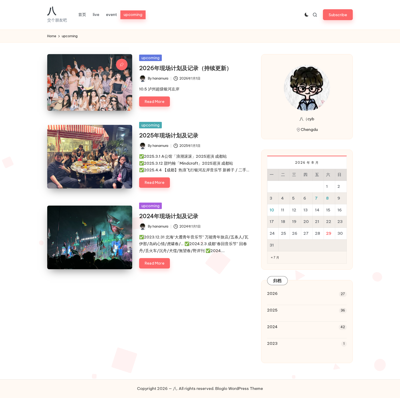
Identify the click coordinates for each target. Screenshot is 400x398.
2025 (272, 310)
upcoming (150, 58)
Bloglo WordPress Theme (239, 388)
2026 (272, 293)
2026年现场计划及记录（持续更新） (185, 68)
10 (272, 210)
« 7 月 (275, 257)
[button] (338, 14)
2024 (272, 326)
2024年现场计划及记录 (168, 216)
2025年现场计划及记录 (168, 135)
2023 (272, 343)
